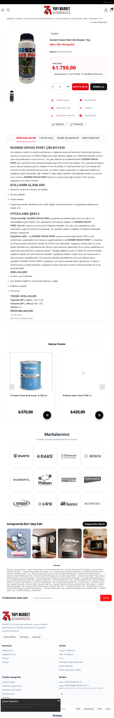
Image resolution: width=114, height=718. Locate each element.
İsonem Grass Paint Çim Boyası (77, 570)
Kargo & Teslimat (67, 650)
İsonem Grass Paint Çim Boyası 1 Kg (37, 572)
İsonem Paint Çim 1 (57, 586)
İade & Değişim (66, 654)
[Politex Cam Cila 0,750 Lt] (83, 373)
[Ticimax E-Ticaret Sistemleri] (57, 716)
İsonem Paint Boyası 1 (33, 588)
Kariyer (5, 662)
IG (62, 694)
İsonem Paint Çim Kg (94, 586)
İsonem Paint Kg (22, 590)
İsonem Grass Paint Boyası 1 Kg (19, 576)
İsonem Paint (31, 584)
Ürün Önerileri (90, 138)
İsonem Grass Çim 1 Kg (62, 580)
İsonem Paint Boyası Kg (75, 588)
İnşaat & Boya (8, 682)
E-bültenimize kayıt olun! (15, 598)
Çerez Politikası (66, 666)
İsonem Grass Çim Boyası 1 (70, 578)
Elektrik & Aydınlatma (12, 686)
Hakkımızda (108, 2)
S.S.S (61, 658)
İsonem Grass (20, 570)
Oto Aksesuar (8, 693)
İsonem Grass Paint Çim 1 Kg (18, 574)
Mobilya (6, 697)
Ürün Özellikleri (26, 138)
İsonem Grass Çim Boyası (47, 578)
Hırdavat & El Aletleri (12, 689)
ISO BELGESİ (16, 315)
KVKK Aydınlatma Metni (70, 670)
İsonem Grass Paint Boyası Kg (46, 576)
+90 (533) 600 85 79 (73, 682)
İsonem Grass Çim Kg (82, 580)
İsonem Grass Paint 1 (68, 576)
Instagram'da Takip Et (95, 524)
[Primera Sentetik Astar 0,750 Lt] (31, 373)
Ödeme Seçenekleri (68, 138)
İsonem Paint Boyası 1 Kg (54, 588)
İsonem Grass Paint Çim (54, 570)
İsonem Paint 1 (92, 588)
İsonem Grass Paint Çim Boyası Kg (67, 572)
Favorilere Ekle (49, 392)
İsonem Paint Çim (45, 584)
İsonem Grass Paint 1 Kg (88, 576)
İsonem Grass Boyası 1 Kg (44, 582)
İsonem (10, 570)
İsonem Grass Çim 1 (44, 580)
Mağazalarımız (9, 654)
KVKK (63, 709)
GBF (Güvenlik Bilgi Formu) (21, 318)
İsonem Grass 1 (84, 582)
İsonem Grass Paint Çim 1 (93, 572)
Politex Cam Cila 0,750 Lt (77, 395)
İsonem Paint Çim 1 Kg (76, 586)
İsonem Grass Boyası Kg (66, 582)
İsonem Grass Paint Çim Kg (43, 574)
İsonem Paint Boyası (15, 588)
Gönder (106, 598)
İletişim (5, 658)
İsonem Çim (36, 590)
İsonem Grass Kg (18, 584)
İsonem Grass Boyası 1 (23, 582)
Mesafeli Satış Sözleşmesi (71, 662)
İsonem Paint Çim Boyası (64, 584)
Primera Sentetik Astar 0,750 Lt (29, 395)
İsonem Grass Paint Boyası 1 (89, 574)
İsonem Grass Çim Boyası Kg (22, 580)
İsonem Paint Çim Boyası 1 (85, 584)
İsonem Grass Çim (27, 578)
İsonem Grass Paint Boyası (65, 574)
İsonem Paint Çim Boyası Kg (37, 586)
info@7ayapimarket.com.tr (76, 685)
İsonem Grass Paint (35, 570)
